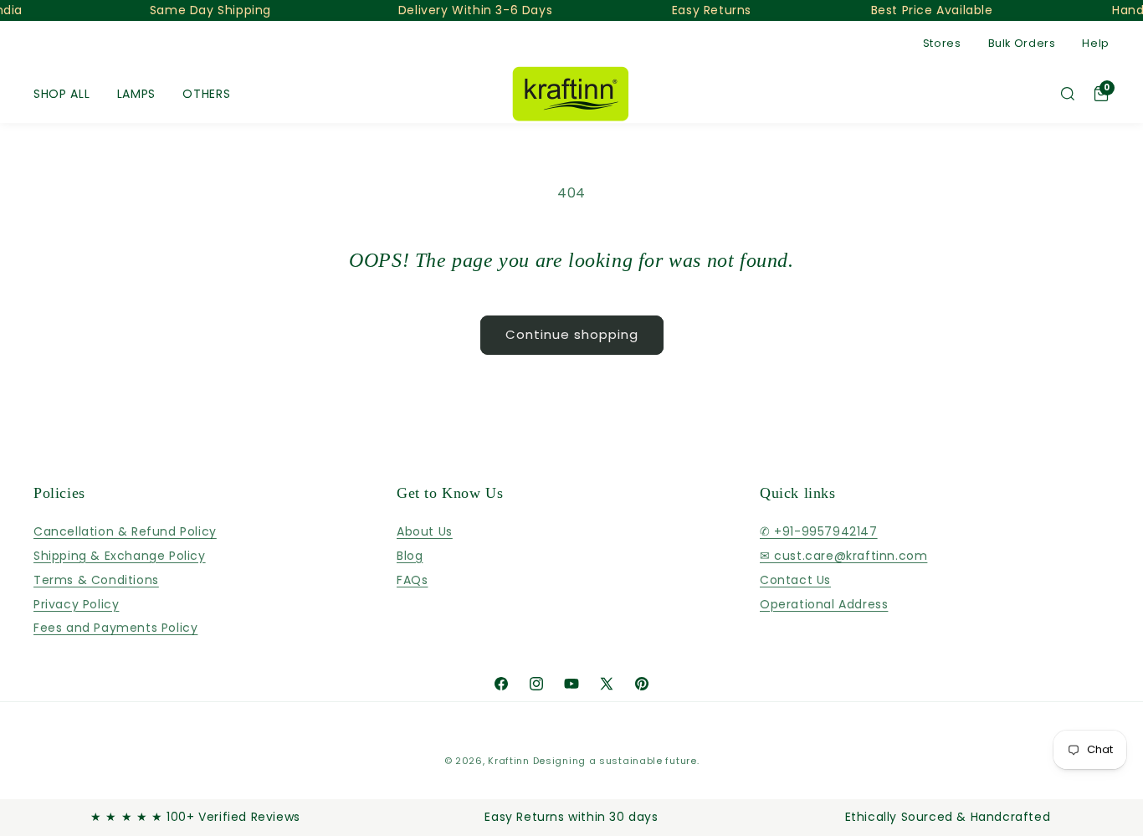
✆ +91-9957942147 (819, 532)
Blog (410, 555)
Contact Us (795, 580)
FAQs (412, 580)
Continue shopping (571, 334)
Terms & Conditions (96, 580)
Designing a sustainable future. (616, 760)
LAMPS (136, 93)
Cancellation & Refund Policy (125, 532)
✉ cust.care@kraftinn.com (843, 555)
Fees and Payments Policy (115, 628)
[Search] (1067, 93)
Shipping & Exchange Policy (119, 555)
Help (1096, 43)
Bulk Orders (1022, 43)
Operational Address (824, 604)
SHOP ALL (61, 93)
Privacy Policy (76, 604)
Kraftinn (509, 760)
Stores (942, 43)
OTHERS (206, 93)
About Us (425, 532)
